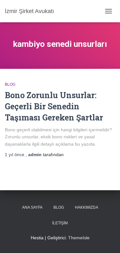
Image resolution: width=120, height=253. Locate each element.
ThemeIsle (79, 237)
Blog (10, 84)
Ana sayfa (32, 207)
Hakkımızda (86, 207)
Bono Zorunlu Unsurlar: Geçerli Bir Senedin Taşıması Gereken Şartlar (54, 106)
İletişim (60, 223)
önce (15, 154)
